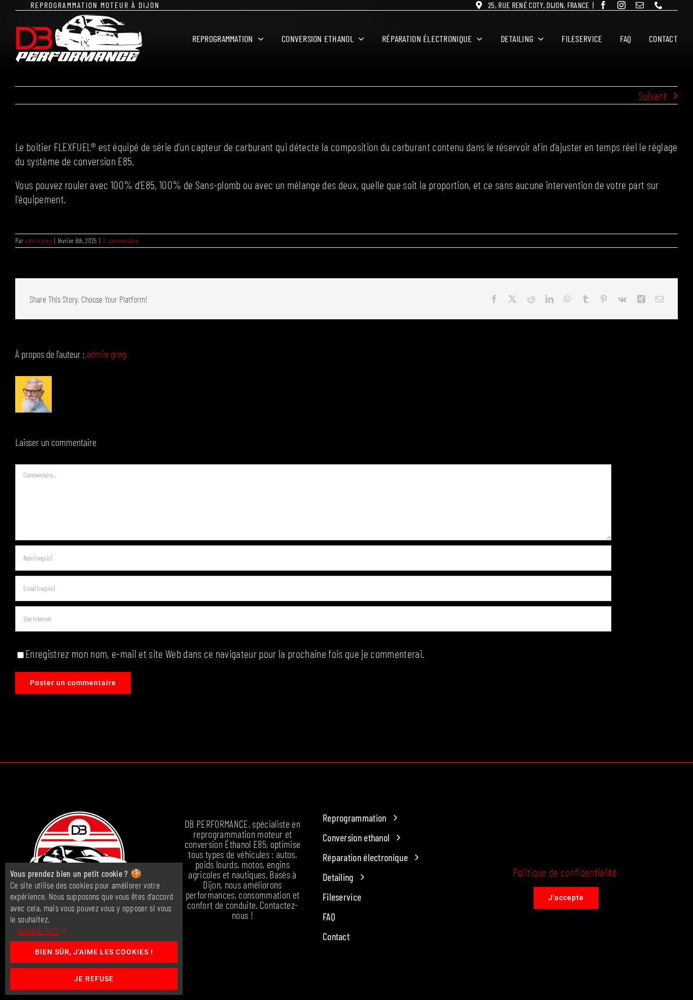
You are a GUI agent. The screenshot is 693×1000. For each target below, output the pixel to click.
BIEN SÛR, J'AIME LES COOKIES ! (94, 952)
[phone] (658, 5)
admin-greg (38, 241)
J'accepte (566, 898)
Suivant (652, 95)
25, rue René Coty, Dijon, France (539, 5)
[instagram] (621, 5)
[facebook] (603, 5)
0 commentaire (120, 241)
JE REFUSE (94, 979)
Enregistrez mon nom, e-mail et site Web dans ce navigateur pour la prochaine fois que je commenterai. (224, 653)
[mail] (640, 5)
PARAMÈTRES (39, 930)
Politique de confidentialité (565, 871)
